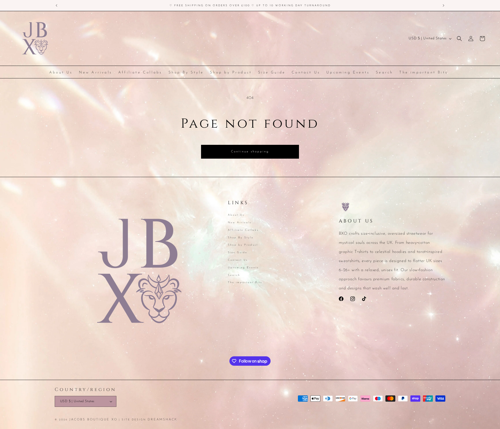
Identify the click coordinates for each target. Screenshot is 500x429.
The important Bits (245, 282)
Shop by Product (243, 245)
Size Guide (237, 252)
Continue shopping (250, 151)
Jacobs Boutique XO (93, 419)
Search (234, 275)
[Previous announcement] (56, 5)
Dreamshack (162, 419)
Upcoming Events (243, 267)
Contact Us (238, 260)
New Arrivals (240, 222)
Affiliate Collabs (243, 230)
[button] (459, 38)
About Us (236, 215)
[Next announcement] (443, 5)
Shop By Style (241, 237)
